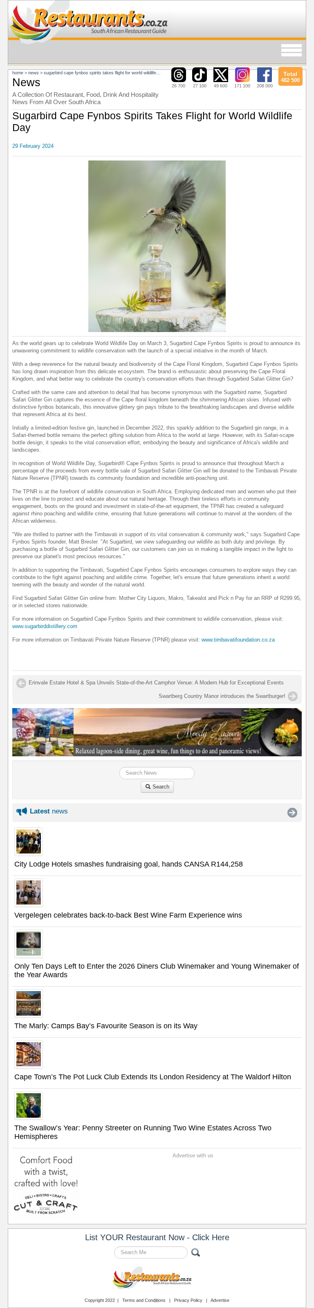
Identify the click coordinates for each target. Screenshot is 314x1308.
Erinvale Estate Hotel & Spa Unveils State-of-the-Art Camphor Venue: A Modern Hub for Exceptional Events (156, 683)
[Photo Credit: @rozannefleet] (157, 246)
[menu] (291, 51)
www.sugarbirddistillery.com (44, 626)
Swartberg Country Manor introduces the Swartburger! (222, 696)
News (33, 72)
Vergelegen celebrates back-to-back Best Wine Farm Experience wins (128, 915)
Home (17, 72)
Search (160, 787)
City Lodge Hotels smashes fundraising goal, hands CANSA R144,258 (128, 864)
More (292, 812)
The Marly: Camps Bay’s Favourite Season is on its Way (105, 1026)
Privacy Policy (188, 1300)
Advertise (220, 1300)
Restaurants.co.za (157, 1279)
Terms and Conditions (144, 1300)
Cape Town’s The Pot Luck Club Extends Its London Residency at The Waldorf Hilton (152, 1077)
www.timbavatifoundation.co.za (238, 640)
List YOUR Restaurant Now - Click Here (157, 1237)
